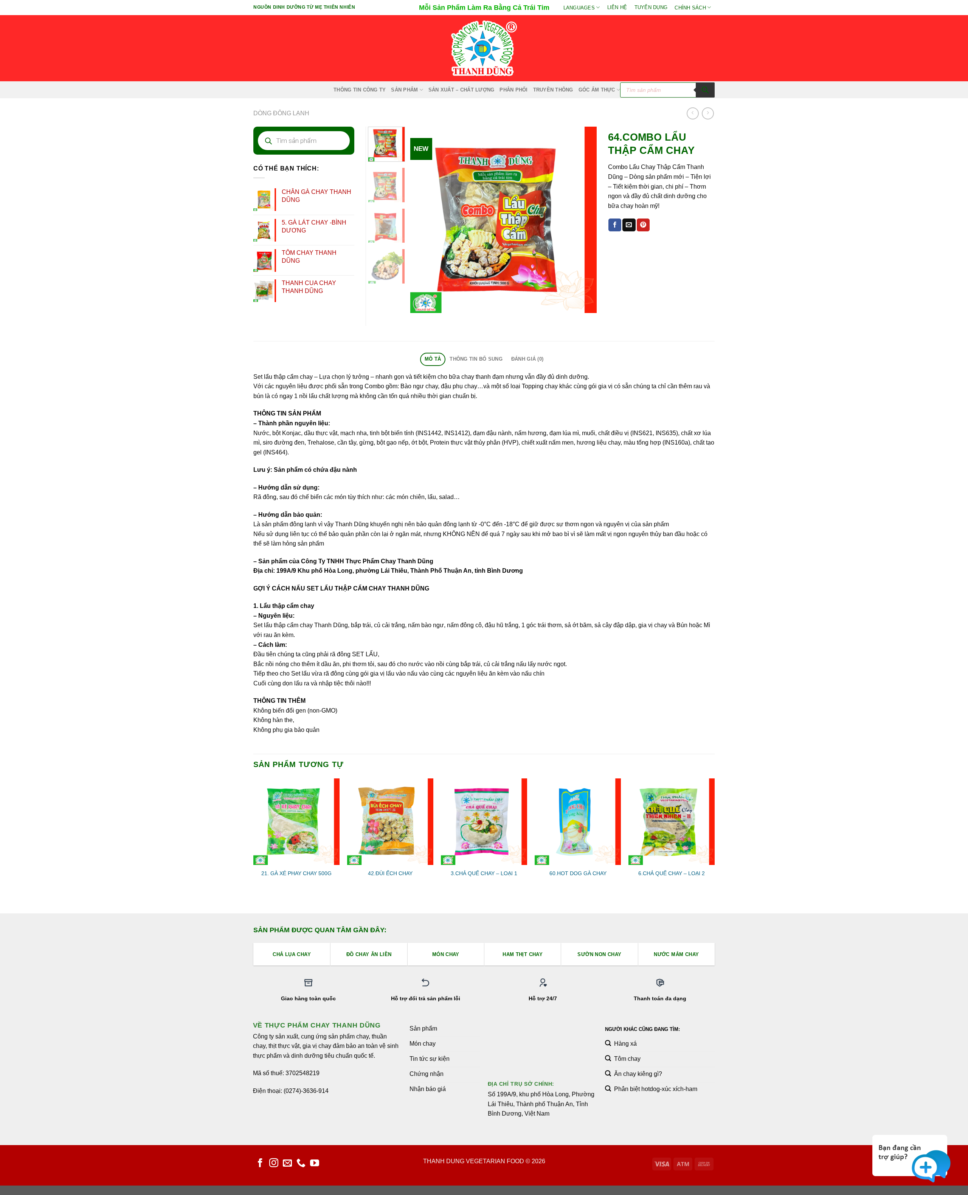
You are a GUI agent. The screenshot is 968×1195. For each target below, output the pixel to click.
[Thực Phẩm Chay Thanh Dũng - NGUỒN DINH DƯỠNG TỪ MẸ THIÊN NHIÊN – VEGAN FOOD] (484, 48)
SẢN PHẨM (404, 90)
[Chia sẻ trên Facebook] (614, 225)
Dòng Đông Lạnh (281, 113)
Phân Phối (513, 90)
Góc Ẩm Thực (597, 90)
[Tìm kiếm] (705, 90)
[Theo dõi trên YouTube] (314, 1163)
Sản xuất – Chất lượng (461, 90)
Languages (579, 8)
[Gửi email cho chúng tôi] (287, 1163)
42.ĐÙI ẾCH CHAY (390, 873)
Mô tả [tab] (433, 359)
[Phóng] (420, 303)
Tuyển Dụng (651, 7)
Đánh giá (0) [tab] (527, 359)
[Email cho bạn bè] (628, 225)
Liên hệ (617, 7)
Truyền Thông (553, 90)
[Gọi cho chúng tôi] (301, 1163)
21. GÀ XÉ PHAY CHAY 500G (296, 873)
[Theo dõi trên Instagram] (273, 1163)
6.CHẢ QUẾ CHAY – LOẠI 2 (671, 873)
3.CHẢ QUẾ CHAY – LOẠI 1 (484, 873)
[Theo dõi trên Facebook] (260, 1163)
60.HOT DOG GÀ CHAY (578, 873)
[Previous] (423, 220)
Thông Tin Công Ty (360, 90)
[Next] (583, 220)
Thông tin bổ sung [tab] (476, 359)
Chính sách (690, 8)
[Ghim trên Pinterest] (643, 225)
